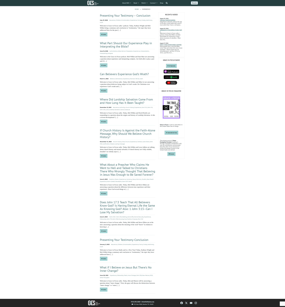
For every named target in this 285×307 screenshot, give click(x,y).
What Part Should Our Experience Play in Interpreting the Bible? (126, 44)
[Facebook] (181, 303)
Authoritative (113, 51)
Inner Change (132, 275)
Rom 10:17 (125, 181)
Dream (117, 179)
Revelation (118, 181)
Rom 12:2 (140, 219)
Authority (122, 107)
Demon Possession (127, 51)
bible (119, 51)
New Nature (145, 275)
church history (129, 107)
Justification (106, 144)
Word (130, 181)
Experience (133, 20)
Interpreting (103, 53)
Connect (153, 3)
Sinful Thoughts (104, 277)
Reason (112, 144)
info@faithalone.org (147, 302)
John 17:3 (109, 219)
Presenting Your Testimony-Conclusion (124, 240)
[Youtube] (191, 303)
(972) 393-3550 (135, 302)
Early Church (126, 141)
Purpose (134, 219)
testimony (149, 20)
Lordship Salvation (114, 109)
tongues (110, 53)
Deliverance (118, 78)
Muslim (144, 179)
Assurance (112, 20)
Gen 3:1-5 (144, 107)
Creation (111, 179)
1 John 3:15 (112, 217)
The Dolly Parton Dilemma (167, 20)
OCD (151, 275)
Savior (122, 109)
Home (137, 9)
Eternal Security (138, 217)
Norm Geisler (111, 181)
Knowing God (122, 219)
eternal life (130, 217)
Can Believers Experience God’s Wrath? (124, 74)
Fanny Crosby (142, 20)
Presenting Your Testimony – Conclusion (125, 15)
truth (101, 22)
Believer (112, 78)
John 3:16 (102, 109)
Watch (143, 3)
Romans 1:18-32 (134, 78)
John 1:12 (150, 107)
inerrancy (129, 179)
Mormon (138, 179)
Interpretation (145, 51)
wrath (141, 78)
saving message (120, 144)
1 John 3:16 (119, 217)
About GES (125, 3)
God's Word (145, 141)
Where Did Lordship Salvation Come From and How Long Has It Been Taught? (126, 101)
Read (135, 3)
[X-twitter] (186, 303)
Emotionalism (125, 20)
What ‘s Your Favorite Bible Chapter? (171, 45)
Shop (161, 3)
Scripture (127, 109)
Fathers (139, 141)
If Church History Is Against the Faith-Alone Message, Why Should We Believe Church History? (127, 133)
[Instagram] (195, 303)
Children (118, 20)
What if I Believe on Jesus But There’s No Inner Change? (125, 269)
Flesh (125, 275)
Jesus (134, 179)
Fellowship (103, 219)
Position (129, 219)
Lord (107, 109)
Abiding (124, 217)
